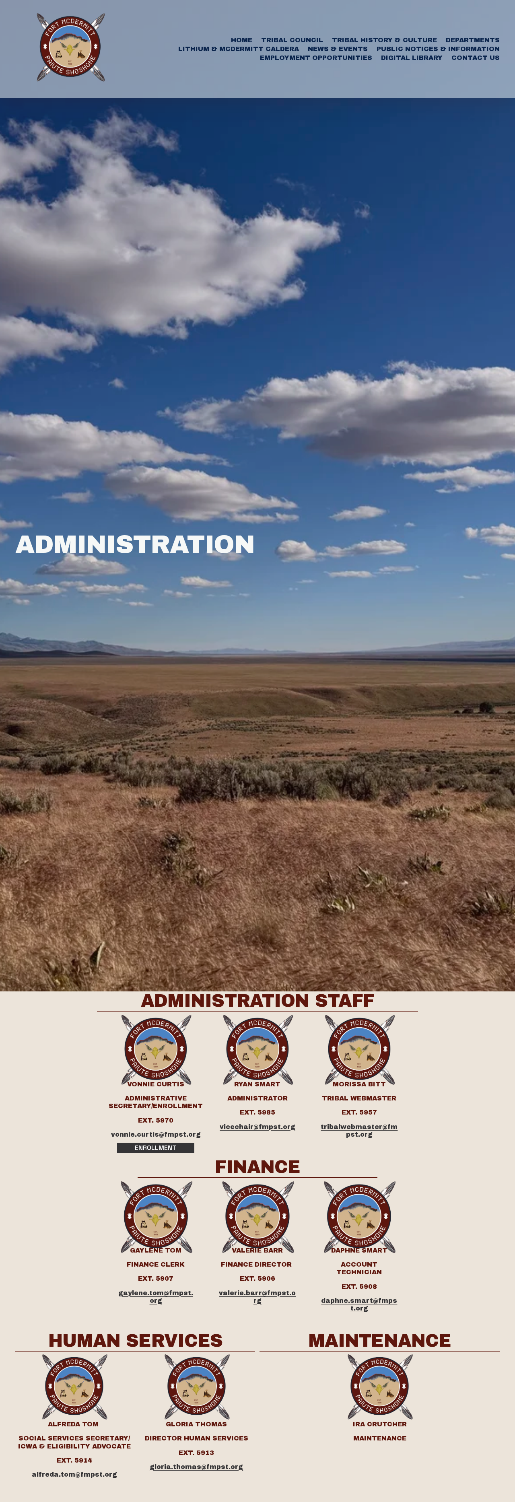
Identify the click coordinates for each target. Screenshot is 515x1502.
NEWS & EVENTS (338, 48)
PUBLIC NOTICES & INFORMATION (438, 48)
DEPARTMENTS (473, 40)
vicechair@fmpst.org (257, 1126)
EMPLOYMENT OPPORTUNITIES (316, 57)
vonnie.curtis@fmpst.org (156, 1134)
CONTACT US (475, 57)
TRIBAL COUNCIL (292, 40)
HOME (241, 40)
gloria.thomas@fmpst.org (196, 1466)
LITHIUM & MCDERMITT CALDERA (238, 48)
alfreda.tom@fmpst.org (74, 1474)
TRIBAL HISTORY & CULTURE (384, 40)
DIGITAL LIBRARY (412, 57)
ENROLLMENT (156, 1147)
